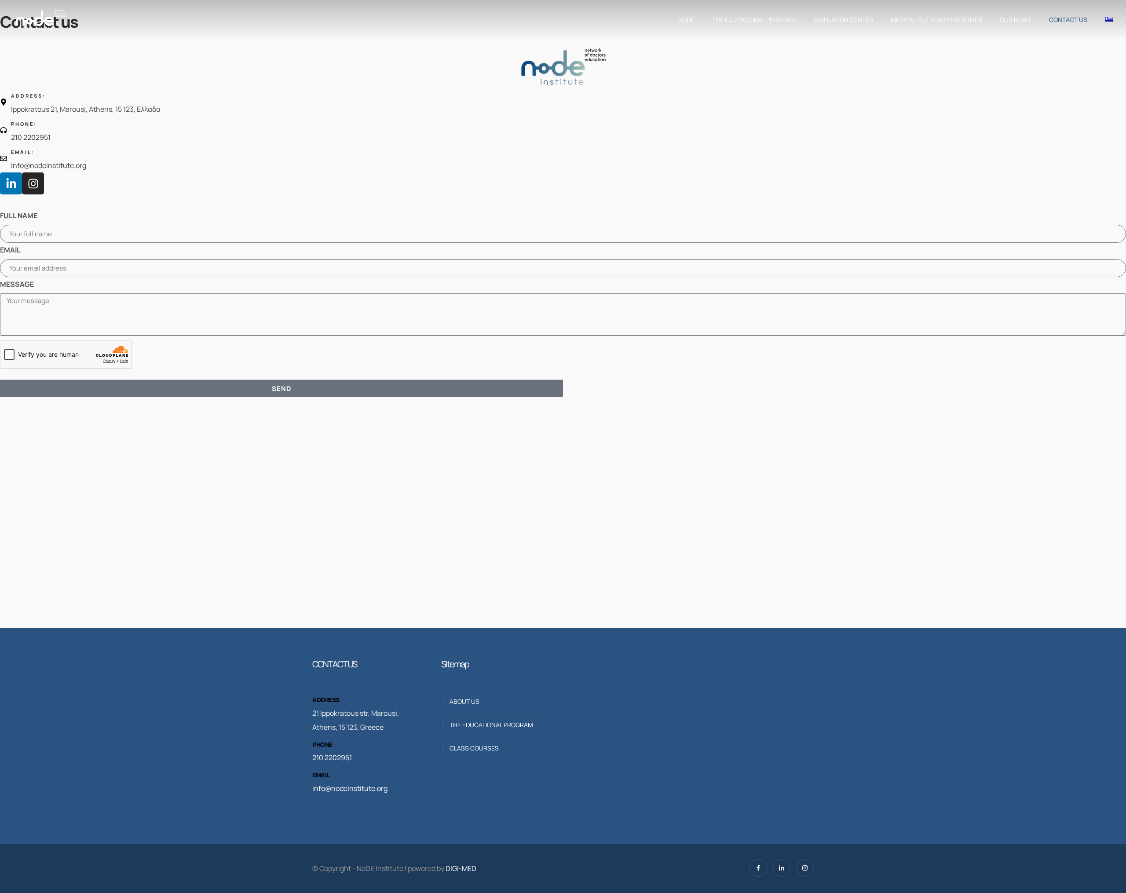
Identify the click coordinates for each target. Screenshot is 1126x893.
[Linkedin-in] (11, 183)
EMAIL (10, 250)
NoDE (686, 19)
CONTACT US (1068, 19)
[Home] (41, 20)
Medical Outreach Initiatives (936, 19)
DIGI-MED (461, 868)
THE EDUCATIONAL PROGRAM (754, 19)
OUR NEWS (1015, 19)
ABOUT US (464, 701)
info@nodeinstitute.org (350, 788)
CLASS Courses (474, 748)
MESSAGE (17, 284)
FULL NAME (18, 215)
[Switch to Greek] (1106, 20)
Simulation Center (843, 19)
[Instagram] (33, 183)
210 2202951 (332, 757)
